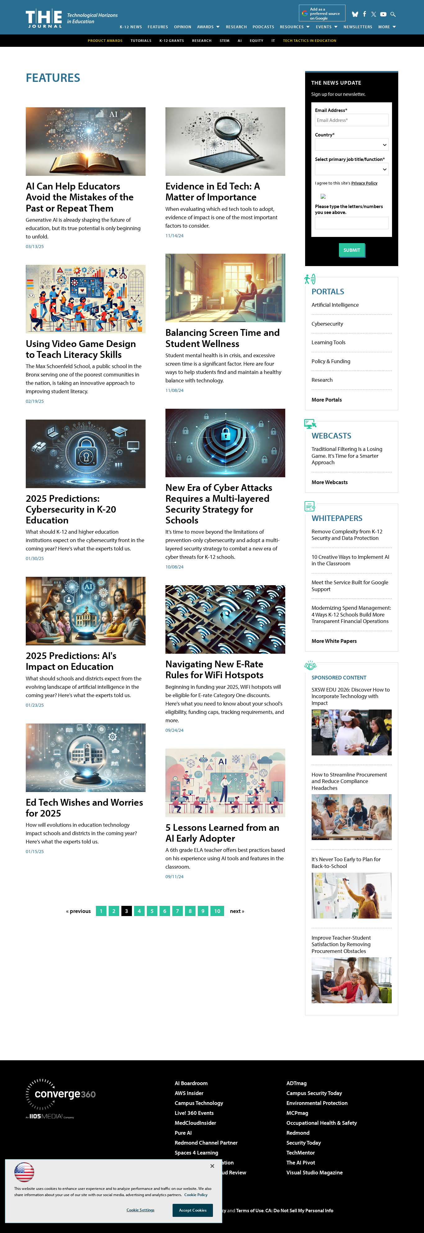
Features (158, 26)
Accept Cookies (193, 1210)
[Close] (212, 1166)
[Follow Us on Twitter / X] (373, 14)
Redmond (297, 1132)
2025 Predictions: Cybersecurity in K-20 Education (71, 509)
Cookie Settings (141, 1209)
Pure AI (183, 1132)
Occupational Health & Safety (321, 1122)
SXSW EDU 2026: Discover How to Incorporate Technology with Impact (351, 696)
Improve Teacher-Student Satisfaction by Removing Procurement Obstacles (341, 944)
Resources (292, 26)
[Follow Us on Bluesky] (355, 14)
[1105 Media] (63, 1150)
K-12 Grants (172, 40)
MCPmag (297, 1112)
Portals (328, 291)
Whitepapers (337, 517)
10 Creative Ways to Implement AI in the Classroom (350, 560)
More (384, 26)
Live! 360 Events (194, 1112)
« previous (78, 911)
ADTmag (296, 1083)
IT (273, 40)
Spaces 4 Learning (196, 1152)
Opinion (183, 26)
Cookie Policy (196, 1194)
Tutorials (141, 40)
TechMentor (300, 1152)
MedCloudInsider (195, 1122)
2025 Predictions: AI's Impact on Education (71, 660)
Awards (205, 26)
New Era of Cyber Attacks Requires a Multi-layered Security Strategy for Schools (218, 503)
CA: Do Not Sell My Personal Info (299, 1210)
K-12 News (131, 26)
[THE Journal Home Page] (72, 18)
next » (237, 911)
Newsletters (358, 26)
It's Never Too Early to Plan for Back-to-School (346, 862)
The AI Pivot (300, 1162)
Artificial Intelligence (335, 304)
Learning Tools (328, 342)
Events (324, 26)
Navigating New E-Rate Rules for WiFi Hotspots (214, 669)
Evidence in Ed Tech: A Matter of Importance (212, 191)
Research (236, 26)
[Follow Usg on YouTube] (383, 14)
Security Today (303, 1142)
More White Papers (334, 640)
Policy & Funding (331, 361)
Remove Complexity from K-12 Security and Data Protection (347, 535)
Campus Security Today (314, 1093)
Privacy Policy (364, 183)
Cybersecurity (327, 323)
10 (217, 911)
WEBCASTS (331, 435)
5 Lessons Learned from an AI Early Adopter (222, 832)
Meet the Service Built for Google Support (350, 586)
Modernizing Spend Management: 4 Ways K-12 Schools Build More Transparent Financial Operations (351, 614)
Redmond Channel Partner (206, 1142)
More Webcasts (330, 482)
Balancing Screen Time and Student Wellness (222, 337)
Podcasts (263, 26)
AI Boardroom (191, 1083)
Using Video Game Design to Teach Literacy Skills (81, 348)
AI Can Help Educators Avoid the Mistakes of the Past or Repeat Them (80, 197)
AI (240, 40)
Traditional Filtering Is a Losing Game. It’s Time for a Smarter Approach (347, 455)
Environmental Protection (317, 1102)
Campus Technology (199, 1102)
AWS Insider (189, 1093)
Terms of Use (250, 1210)
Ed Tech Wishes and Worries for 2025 (84, 807)
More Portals (327, 399)
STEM (225, 40)
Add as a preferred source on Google (325, 13)
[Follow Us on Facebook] (365, 14)
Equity (257, 40)
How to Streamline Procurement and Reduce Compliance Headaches (349, 781)
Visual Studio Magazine (314, 1172)
